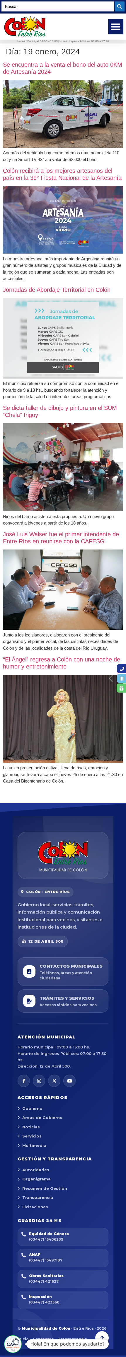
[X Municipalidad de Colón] (54, 1081)
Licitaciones (35, 1206)
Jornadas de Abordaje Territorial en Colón (56, 290)
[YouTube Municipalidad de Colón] (69, 1081)
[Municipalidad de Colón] (63, 855)
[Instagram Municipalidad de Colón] (39, 1081)
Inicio (23, 1339)
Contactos (43, 1339)
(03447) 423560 (44, 1302)
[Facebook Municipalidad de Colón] (24, 1081)
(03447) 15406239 (46, 1239)
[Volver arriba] (102, 1338)
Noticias (31, 1127)
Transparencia (37, 1197)
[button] (116, 26)
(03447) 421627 (44, 1281)
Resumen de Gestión (44, 1188)
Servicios (32, 1136)
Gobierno (32, 1108)
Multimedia (34, 1145)
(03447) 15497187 (45, 1260)
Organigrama (36, 1179)
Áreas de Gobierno (42, 1117)
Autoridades (35, 1169)
